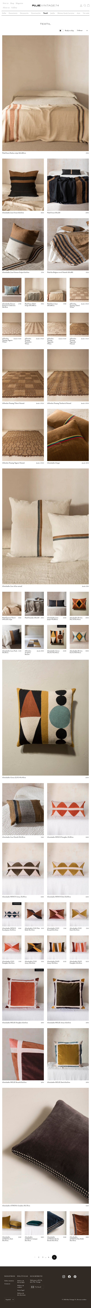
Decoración (24, 13)
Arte (78, 13)
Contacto (7, 1284)
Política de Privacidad (20, 1281)
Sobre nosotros (9, 1281)
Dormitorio (13, 13)
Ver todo (86, 13)
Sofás (4, 13)
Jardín (52, 13)
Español (8, 1299)
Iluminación (36, 13)
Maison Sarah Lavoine (65, 13)
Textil (45, 13)
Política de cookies (20, 1286)
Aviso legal (20, 1290)
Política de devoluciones (21, 1294)
